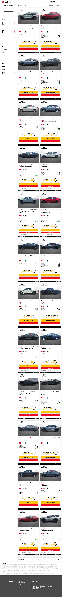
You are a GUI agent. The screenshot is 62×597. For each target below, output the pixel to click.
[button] (38, 16)
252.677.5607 (36, 52)
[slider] (3, 11)
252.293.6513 (53, 1)
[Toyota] (6, 1)
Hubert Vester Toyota (22, 52)
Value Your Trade (28, 48)
